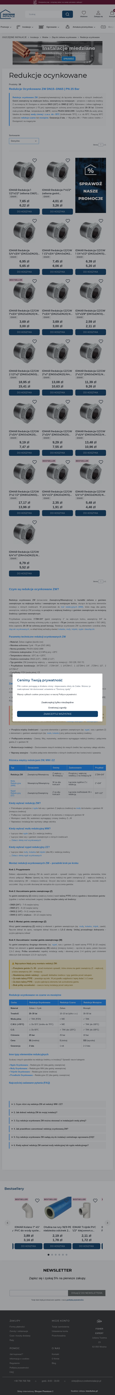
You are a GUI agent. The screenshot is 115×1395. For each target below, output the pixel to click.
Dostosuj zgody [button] (57, 707)
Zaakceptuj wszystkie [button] (58, 714)
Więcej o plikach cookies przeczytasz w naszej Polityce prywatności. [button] (47, 694)
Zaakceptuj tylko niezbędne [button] (57, 702)
